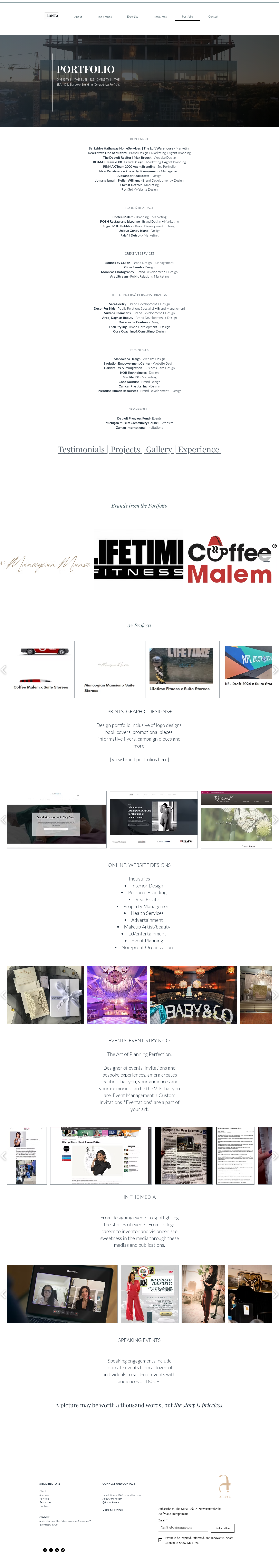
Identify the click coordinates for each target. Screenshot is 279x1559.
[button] (41, 669)
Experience (198, 449)
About (42, 1491)
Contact (44, 1506)
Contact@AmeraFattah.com (125, 1495)
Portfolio (44, 1498)
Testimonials (81, 449)
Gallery (160, 449)
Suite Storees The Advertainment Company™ (65, 1520)
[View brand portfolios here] (139, 759)
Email (163, 1520)
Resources (45, 1502)
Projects (126, 449)
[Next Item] (266, 561)
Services (44, 1495)
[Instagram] (45, 1550)
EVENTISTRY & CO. (150, 1040)
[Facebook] (51, 1550)
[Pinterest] (63, 1550)
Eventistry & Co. (48, 1524)
